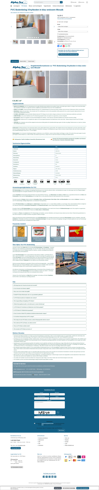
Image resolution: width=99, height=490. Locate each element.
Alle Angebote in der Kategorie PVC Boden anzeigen (22, 12)
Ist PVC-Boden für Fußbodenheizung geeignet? (23, 310)
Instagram (36, 374)
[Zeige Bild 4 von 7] (32, 37)
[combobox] (47, 2)
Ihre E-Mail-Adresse (42, 396)
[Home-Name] (12, 6)
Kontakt (66, 441)
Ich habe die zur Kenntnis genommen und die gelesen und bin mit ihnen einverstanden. (50, 424)
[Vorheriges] (11, 26)
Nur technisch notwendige (69, 488)
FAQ (39, 443)
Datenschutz (41, 439)
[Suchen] (61, 2)
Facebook (29, 374)
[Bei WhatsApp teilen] (66, 46)
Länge (61, 29)
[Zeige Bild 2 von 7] (29, 37)
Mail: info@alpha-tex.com (19, 369)
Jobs (66, 443)
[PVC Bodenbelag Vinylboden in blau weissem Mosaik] (32, 26)
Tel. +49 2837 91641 (31, 369)
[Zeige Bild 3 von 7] (30, 37)
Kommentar (49, 400)
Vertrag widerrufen (15, 448)
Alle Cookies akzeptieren (82, 488)
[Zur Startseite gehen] (19, 2)
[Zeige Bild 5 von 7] (34, 37)
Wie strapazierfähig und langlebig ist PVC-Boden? (24, 300)
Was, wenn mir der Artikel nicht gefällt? (22, 291)
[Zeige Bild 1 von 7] (27, 37)
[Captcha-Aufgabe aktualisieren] (58, 412)
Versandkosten (46, 482)
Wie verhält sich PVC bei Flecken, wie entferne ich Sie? (25, 322)
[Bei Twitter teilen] (61, 46)
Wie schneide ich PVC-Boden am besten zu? (23, 329)
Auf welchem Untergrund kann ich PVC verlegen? (24, 316)
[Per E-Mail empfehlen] (69, 46)
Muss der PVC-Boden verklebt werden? (22, 325)
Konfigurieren (58, 488)
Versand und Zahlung (43, 438)
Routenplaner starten (17, 467)
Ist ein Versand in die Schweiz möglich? (22, 288)
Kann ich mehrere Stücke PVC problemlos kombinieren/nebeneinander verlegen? (30, 313)
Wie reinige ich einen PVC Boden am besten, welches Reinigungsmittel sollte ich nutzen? (32, 319)
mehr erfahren (41, 461)
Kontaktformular (21, 445)
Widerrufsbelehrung (69, 445)
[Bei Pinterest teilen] (63, 46)
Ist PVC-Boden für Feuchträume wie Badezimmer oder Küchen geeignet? (28, 307)
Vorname (42, 392)
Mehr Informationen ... (15, 488)
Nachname (57, 392)
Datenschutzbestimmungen (47, 423)
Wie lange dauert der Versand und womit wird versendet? (25, 285)
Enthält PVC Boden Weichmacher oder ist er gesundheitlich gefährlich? (28, 294)
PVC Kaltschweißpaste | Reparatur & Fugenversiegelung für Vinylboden (20, 239)
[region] (32, 29)
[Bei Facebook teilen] (58, 46)
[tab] (15, 61)
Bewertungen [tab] (31, 61)
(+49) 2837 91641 (15, 440)
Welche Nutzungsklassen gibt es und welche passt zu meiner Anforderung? (29, 304)
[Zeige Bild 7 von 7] (38, 37)
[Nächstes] (54, 26)
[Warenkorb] (87, 2)
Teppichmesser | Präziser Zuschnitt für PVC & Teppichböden (57, 239)
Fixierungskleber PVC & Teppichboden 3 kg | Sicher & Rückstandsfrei (38, 239)
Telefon (57, 396)
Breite (61, 24)
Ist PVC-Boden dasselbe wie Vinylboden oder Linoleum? (25, 297)
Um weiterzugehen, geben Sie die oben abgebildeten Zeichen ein (49, 415)
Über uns (67, 438)
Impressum (40, 445)
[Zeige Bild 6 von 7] (36, 37)
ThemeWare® (59, 483)
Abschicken (61, 430)
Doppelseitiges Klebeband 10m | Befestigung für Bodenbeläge (76, 238)
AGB (42, 424)
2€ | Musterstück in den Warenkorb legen (68, 54)
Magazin (67, 439)
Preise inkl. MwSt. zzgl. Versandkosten (64, 18)
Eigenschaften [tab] (23, 61)
